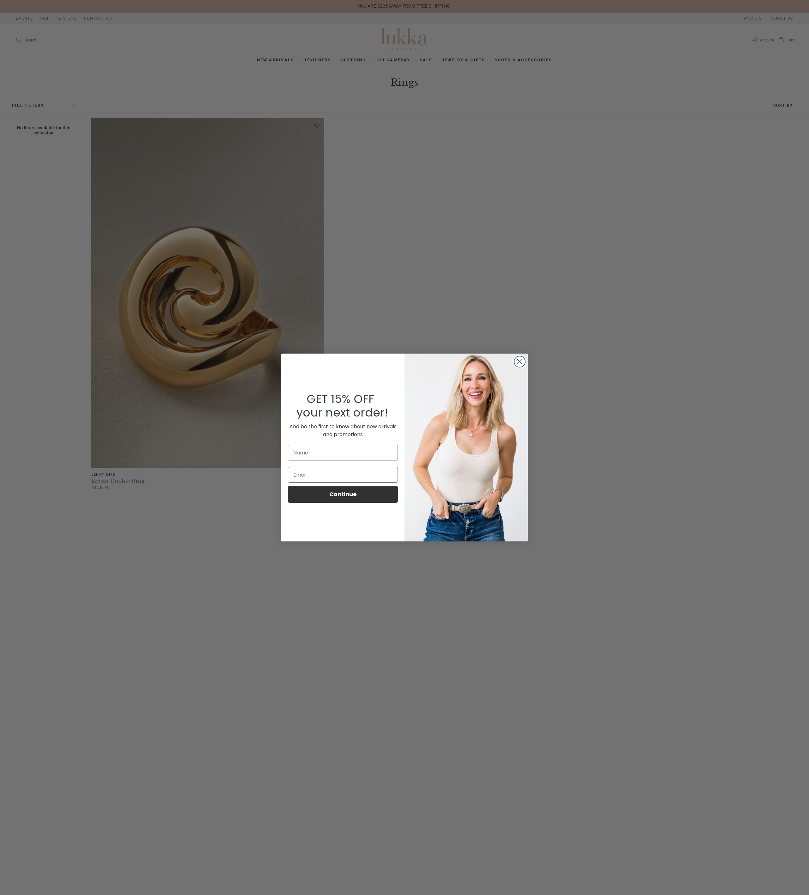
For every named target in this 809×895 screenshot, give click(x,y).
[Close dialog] (519, 361)
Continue (343, 494)
